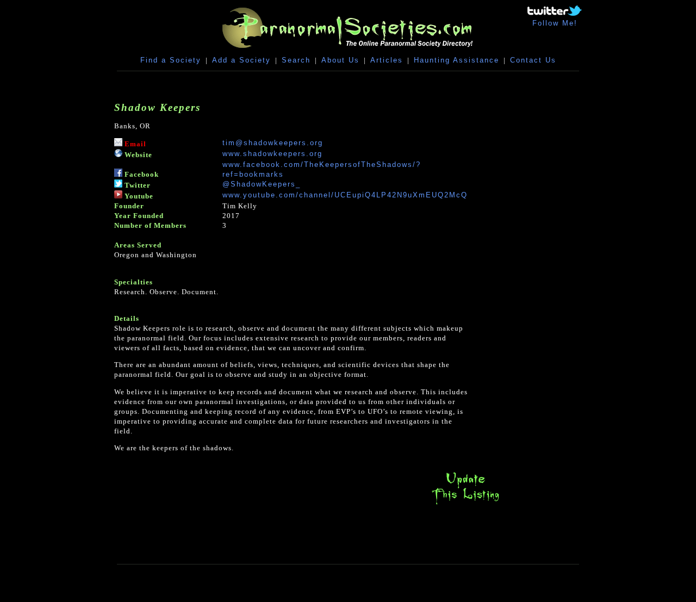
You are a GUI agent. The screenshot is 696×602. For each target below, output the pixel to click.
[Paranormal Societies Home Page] (347, 50)
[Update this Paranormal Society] (465, 504)
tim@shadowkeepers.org (272, 143)
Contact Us (533, 60)
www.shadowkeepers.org (272, 154)
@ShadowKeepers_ (261, 184)
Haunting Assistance (456, 60)
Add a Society (241, 60)
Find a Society (170, 60)
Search (296, 60)
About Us (340, 60)
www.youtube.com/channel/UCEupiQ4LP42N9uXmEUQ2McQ (345, 195)
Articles (386, 60)
